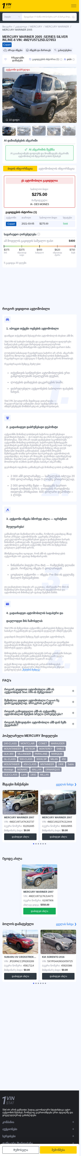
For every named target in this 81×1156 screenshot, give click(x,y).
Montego (8, 769)
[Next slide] (71, 92)
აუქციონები (9, 1129)
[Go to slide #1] (9, 131)
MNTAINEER (47, 764)
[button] (12, 16)
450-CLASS (30, 764)
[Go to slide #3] (39, 131)
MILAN (54, 759)
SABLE (60, 748)
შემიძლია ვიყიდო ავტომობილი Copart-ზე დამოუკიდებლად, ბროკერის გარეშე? (31, 702)
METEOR (30, 748)
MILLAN (44, 774)
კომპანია (8, 1122)
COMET (43, 743)
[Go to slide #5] (68, 131)
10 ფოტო (14, 120)
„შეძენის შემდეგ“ (30, 669)
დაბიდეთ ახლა (20, 836)
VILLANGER (24, 754)
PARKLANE (41, 754)
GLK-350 (9, 754)
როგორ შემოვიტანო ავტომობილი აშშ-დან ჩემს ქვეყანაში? (35, 724)
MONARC (22, 769)
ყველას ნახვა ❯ (66, 784)
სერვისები (9, 1136)
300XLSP (41, 759)
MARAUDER (58, 743)
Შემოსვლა (20, 1149)
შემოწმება (58, 1149)
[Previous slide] (7, 92)
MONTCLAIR (28, 743)
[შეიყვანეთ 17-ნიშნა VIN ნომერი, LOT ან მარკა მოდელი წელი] (73, 16)
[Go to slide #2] (24, 131)
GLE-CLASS (10, 774)
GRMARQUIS (52, 769)
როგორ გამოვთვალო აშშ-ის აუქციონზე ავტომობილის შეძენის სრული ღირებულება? (33, 713)
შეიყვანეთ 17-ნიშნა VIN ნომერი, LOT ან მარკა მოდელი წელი (48, 17)
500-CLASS (26, 759)
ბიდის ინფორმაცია (20, 168)
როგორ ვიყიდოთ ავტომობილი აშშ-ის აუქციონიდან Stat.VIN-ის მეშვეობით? (29, 691)
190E (61, 764)
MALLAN (36, 769)
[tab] (33, 843)
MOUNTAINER (12, 764)
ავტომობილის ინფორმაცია (57, 168)
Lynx (23, 774)
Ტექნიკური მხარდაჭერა (17, 1143)
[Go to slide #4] (54, 131)
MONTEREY (45, 748)
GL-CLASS (10, 759)
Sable (71, 764)
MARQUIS (56, 754)
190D (33, 774)
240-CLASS (10, 743)
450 (64, 759)
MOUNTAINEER (12, 748)
